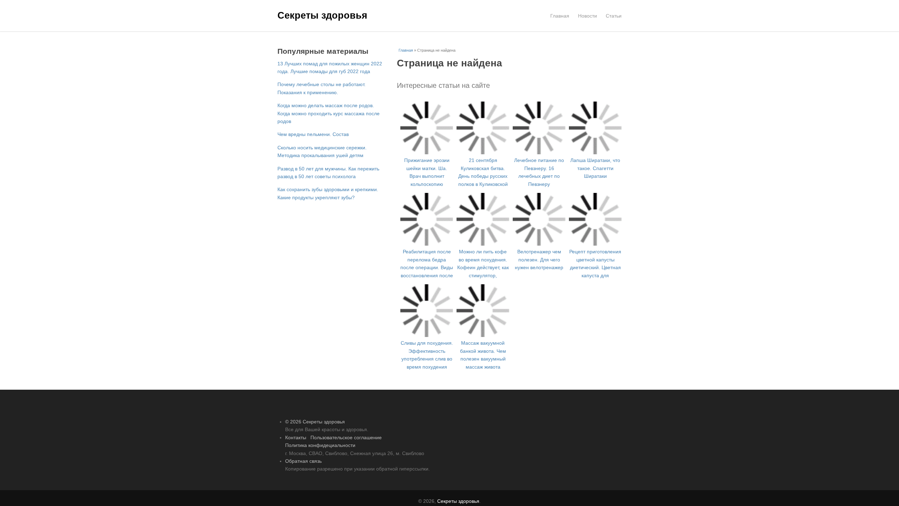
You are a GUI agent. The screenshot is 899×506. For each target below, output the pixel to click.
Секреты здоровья (322, 14)
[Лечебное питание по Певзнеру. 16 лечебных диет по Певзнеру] (539, 152)
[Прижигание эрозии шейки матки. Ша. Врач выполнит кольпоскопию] (426, 152)
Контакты (297, 437)
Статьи (613, 15)
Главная (556, 15)
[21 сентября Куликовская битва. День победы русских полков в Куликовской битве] (483, 137)
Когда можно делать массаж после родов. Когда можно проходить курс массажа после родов (328, 121)
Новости (585, 15)
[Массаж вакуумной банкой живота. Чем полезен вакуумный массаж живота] (483, 311)
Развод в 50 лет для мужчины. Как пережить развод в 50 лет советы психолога (318, 184)
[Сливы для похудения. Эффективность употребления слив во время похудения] (426, 319)
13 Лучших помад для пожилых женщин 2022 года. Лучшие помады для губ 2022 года (325, 71)
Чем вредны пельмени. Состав (313, 142)
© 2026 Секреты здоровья (316, 421)
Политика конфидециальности (322, 445)
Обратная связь (304, 461)
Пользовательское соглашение (350, 437)
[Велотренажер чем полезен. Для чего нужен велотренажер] (539, 212)
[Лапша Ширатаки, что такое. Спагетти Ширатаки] (595, 121)
